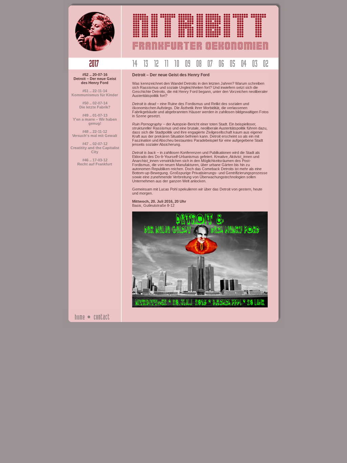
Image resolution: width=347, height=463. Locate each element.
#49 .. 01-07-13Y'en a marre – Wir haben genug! (95, 119)
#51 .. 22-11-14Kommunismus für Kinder (95, 93)
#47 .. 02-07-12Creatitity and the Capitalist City (94, 148)
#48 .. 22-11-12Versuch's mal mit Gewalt (94, 133)
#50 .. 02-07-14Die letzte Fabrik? (94, 105)
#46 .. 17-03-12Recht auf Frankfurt (94, 162)
